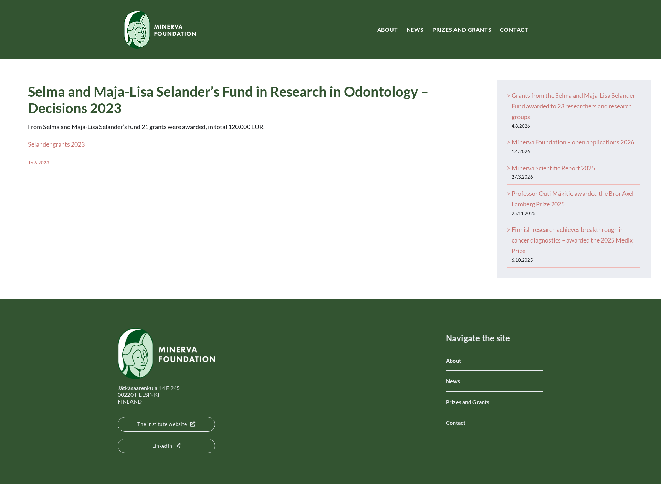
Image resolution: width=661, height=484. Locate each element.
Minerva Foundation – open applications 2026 (573, 142)
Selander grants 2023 (56, 144)
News (453, 381)
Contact (455, 422)
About (453, 360)
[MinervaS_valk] (167, 331)
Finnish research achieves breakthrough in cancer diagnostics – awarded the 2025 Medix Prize (572, 240)
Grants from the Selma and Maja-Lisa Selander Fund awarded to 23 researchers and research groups (573, 106)
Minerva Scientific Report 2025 (553, 168)
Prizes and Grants (467, 402)
